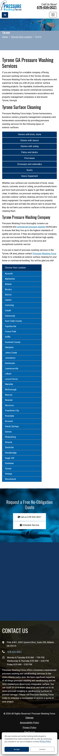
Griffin (7, 337)
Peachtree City (12, 410)
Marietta (9, 384)
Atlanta (8, 284)
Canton (8, 300)
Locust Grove (11, 379)
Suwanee (9, 463)
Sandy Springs (12, 426)
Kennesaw (10, 363)
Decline (42, 749)
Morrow (8, 395)
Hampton (9, 347)
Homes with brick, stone (29, 134)
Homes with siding (30, 146)
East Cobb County (13, 321)
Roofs (30, 170)
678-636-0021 (47, 7)
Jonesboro (10, 358)
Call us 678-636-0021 (30, 517)
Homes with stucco (29, 140)
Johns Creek (11, 352)
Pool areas (29, 158)
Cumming (9, 305)
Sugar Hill (9, 458)
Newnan (9, 400)
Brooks (8, 289)
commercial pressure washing (31, 227)
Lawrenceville (11, 368)
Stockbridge (11, 452)
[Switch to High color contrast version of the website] (5, 15)
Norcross (9, 405)
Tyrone (8, 468)
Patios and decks (29, 152)
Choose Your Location (21, 36)
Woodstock (10, 479)
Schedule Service (30, 525)
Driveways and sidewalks (29, 164)
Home (5, 36)
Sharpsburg (10, 437)
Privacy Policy (29, 727)
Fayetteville (10, 326)
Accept (17, 749)
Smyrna (8, 442)
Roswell (9, 421)
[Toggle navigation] (53, 14)
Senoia (8, 431)
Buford (8, 294)
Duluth (8, 310)
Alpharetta (10, 279)
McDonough (10, 389)
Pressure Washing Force (44, 253)
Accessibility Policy (29, 722)
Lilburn (8, 373)
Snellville (9, 447)
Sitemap (29, 717)
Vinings (8, 473)
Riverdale (9, 416)
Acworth (9, 273)
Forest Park (10, 331)
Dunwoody (10, 316)
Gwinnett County (12, 342)
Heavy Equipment (29, 176)
